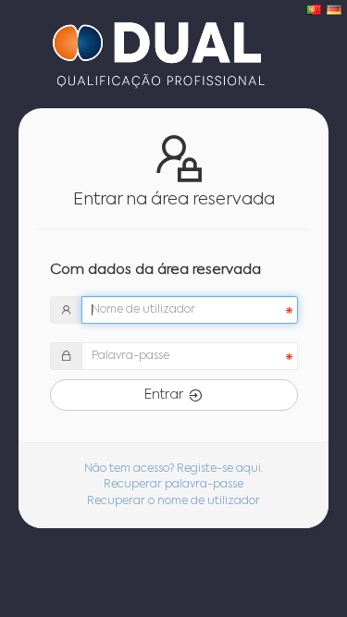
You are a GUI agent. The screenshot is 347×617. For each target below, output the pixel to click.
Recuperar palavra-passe (173, 484)
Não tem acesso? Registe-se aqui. (174, 469)
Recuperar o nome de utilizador (173, 501)
